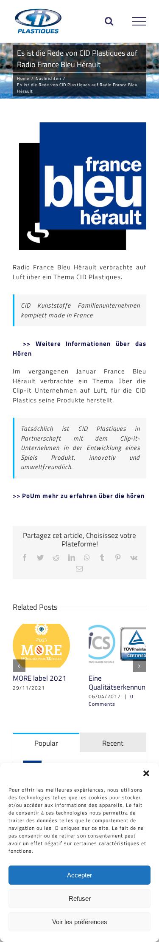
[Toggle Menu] (139, 21)
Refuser (80, 898)
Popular (46, 743)
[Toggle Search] (109, 20)
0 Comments (111, 700)
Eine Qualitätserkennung (119, 682)
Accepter (79, 875)
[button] (146, 773)
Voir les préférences (79, 921)
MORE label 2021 (40, 678)
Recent (112, 743)
